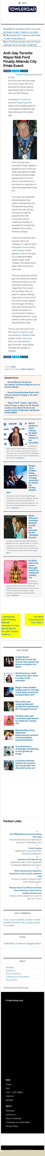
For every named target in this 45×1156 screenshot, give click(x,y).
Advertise (10, 967)
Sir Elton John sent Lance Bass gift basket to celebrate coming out (34, 569)
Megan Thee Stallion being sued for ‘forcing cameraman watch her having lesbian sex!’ (27, 691)
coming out (28, 297)
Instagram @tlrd (34, 943)
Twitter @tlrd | (9, 943)
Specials (9, 1100)
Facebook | (21, 943)
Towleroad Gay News (22, 9)
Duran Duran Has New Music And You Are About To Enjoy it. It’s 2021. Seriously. (22, 395)
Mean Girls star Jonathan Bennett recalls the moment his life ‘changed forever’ (26, 705)
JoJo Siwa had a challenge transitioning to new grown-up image (27, 750)
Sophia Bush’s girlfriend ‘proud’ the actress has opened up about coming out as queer (27, 662)
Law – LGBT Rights (14, 1092)
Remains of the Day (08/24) (30, 859)
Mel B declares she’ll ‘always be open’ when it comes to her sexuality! (33, 433)
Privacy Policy (12, 980)
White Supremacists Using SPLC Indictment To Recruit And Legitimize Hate (25, 873)
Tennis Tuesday (35, 848)
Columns (10, 1096)
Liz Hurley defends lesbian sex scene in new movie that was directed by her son (25, 764)
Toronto (14, 84)
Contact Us (10, 971)
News (13, 367)
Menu (24, 3)
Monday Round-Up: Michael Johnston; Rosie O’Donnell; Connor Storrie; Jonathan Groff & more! (25, 890)
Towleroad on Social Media (17, 977)
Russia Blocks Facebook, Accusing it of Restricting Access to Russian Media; (22, 384)
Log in (30, 1150)
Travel (8, 1084)
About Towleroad (13, 974)
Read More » (21, 458)
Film (8, 1088)
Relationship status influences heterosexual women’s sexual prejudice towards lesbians (26, 735)
